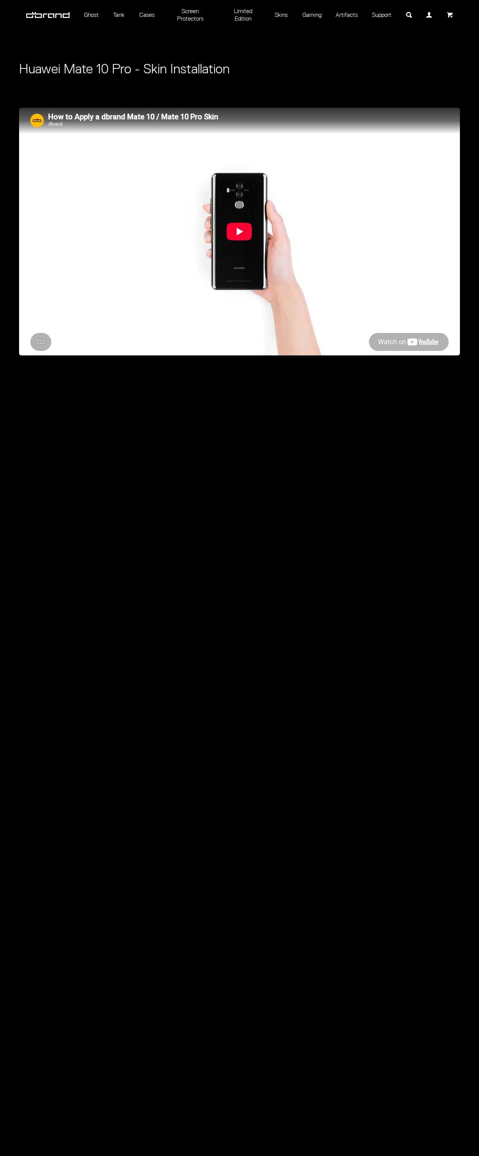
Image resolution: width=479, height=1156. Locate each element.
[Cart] (449, 15)
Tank (119, 15)
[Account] (429, 15)
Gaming (311, 15)
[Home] (48, 15)
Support (381, 15)
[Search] (409, 15)
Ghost (91, 15)
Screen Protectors (190, 15)
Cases (147, 15)
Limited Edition (243, 15)
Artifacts (347, 15)
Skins (281, 15)
